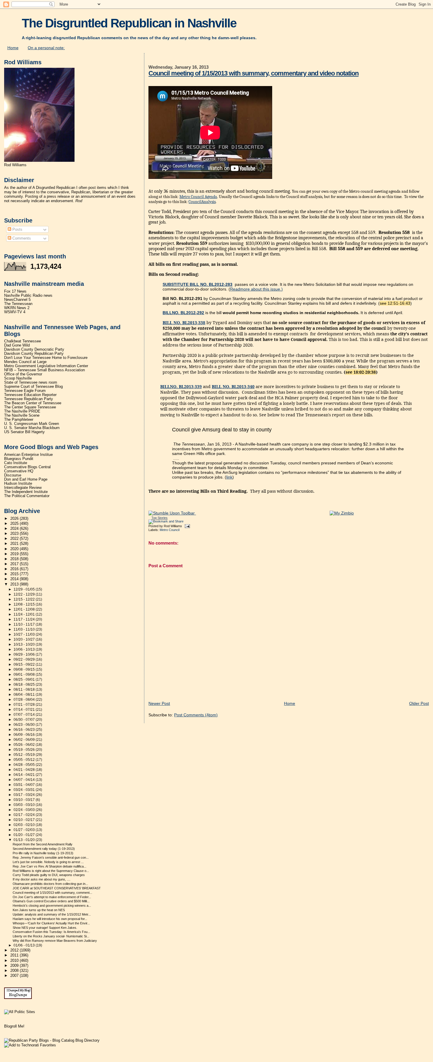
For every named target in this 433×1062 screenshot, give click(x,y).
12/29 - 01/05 (25, 589)
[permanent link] (172, 513)
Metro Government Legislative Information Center (46, 366)
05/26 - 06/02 (25, 745)
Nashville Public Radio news (28, 295)
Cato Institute (15, 463)
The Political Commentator (26, 496)
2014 (15, 579)
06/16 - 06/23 (25, 730)
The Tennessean (18, 304)
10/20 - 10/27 (25, 639)
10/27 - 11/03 (25, 634)
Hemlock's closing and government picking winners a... (52, 905)
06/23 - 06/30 (25, 725)
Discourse (12, 475)
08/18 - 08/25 (25, 684)
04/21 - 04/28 (25, 770)
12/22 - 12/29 (25, 594)
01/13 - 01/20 (25, 840)
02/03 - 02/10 (25, 825)
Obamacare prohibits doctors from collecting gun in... (50, 883)
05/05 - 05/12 (25, 760)
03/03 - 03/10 (25, 805)
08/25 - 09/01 (25, 679)
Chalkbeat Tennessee (22, 341)
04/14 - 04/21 (25, 775)
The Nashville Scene (21, 415)
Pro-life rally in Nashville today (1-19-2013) (43, 853)
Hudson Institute (18, 483)
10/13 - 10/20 (25, 644)
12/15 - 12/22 (25, 599)
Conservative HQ (18, 471)
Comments (21, 238)
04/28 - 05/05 (25, 765)
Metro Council (169, 530)
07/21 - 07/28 (25, 704)
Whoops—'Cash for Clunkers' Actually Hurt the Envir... (51, 923)
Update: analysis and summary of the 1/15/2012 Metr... (52, 914)
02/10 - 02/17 (25, 820)
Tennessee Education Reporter (30, 395)
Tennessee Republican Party (28, 399)
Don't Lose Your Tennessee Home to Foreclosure (45, 358)
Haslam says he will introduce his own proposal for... (50, 919)
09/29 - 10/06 (25, 654)
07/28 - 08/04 (25, 699)
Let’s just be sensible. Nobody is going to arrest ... (48, 862)
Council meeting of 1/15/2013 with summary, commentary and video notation (253, 73)
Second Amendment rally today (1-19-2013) (44, 848)
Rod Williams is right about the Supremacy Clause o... (51, 871)
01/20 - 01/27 (25, 835)
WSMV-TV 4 (14, 312)
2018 (15, 559)
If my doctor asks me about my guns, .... (41, 879)
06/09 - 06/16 (25, 735)
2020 (15, 549)
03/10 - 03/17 (25, 800)
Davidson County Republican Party (34, 354)
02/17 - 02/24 (25, 815)
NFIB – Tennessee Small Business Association (44, 370)
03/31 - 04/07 (25, 785)
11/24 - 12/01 (25, 614)
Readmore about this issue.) (256, 289)
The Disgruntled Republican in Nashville (129, 23)
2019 (15, 554)
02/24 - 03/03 (25, 810)
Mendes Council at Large (25, 362)
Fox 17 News (15, 291)
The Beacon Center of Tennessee (32, 403)
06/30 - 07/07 (25, 720)
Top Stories (159, 518)
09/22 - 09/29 (25, 659)
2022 (15, 539)
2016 (15, 569)
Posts (16, 229)
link (229, 477)
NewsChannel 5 (17, 300)
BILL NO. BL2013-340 (233, 386)
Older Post (419, 703)
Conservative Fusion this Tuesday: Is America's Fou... (51, 932)
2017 (15, 564)
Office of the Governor (23, 374)
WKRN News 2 (16, 308)
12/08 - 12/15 (25, 604)
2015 (15, 574)
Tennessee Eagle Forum (25, 391)
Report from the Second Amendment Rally (42, 844)
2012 (15, 950)
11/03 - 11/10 (25, 629)
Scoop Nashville (18, 378)
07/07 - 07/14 (25, 715)
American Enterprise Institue (28, 455)
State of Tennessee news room (30, 382)
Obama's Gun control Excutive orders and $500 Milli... (51, 901)
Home (13, 47)
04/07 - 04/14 (25, 780)
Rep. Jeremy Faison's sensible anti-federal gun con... (51, 857)
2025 (15, 524)
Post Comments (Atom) (196, 715)
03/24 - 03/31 (25, 790)
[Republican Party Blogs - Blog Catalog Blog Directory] (52, 1040)
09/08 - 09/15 (25, 669)
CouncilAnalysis (202, 201)
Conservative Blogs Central (27, 467)
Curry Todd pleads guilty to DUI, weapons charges (49, 875)
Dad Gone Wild (17, 345)
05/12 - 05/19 (25, 755)
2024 (15, 529)
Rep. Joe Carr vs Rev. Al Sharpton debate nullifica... (49, 866)
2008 (15, 971)
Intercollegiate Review (23, 488)
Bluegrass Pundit (18, 459)
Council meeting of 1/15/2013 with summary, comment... (52, 892)
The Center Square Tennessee (30, 407)
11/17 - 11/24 (25, 619)
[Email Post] (186, 526)
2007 (15, 976)
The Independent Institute (26, 492)
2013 (15, 584)
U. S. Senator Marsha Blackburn (32, 428)
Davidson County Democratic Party (34, 349)
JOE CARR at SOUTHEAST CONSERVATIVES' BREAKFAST (57, 888)
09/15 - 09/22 (25, 664)
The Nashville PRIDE (22, 411)
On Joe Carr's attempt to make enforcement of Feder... (52, 897)
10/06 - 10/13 (25, 649)
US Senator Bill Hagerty (24, 432)
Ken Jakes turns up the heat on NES (39, 910)
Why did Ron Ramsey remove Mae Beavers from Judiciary (55, 940)
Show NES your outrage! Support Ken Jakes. (45, 927)
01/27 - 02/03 (25, 830)
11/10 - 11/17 (25, 624)
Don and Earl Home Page (25, 479)
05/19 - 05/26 (25, 750)
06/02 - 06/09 (25, 740)
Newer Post (159, 703)
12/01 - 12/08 (25, 609)
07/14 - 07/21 (25, 710)
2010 (15, 961)
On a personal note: (46, 47)
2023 (15, 534)
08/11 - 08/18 (25, 689)
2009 (15, 966)
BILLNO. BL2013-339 (181, 386)
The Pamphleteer (18, 420)
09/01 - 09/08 (25, 674)
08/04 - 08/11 (25, 694)
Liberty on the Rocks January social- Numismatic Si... (51, 936)
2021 (15, 544)
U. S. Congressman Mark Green (31, 424)
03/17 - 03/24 (25, 795)
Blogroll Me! (14, 1026)
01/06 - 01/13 (25, 945)
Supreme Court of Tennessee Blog (33, 387)
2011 (15, 955)
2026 (15, 519)
